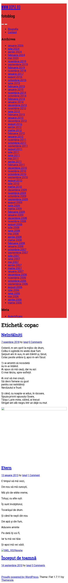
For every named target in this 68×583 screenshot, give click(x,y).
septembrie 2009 (18, 199)
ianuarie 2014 (15, 102)
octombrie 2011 (17, 142)
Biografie (13, 29)
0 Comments (35, 342)
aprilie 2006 (15, 299)
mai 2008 (13, 233)
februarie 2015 (16, 86)
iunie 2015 (14, 83)
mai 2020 (13, 58)
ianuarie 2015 (15, 89)
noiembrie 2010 (17, 171)
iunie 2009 (14, 205)
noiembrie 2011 (17, 139)
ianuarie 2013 (15, 117)
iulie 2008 (13, 227)
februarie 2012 (16, 133)
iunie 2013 (14, 111)
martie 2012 (15, 130)
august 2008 (15, 224)
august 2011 (15, 149)
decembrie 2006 (17, 274)
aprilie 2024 (15, 51)
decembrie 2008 (17, 218)
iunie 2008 (14, 230)
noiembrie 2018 (17, 70)
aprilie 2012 (15, 127)
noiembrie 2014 (17, 92)
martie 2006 (15, 302)
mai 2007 (13, 262)
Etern (6, 467)
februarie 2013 (16, 114)
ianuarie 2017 (15, 73)
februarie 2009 (16, 211)
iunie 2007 (14, 258)
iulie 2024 (13, 48)
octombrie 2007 (17, 249)
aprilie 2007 (15, 265)
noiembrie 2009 (17, 193)
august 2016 (15, 77)
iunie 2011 (14, 155)
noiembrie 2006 (17, 277)
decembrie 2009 (17, 189)
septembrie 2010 (18, 177)
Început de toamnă (18, 558)
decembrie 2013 (17, 105)
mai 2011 (13, 158)
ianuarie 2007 (15, 271)
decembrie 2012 (17, 120)
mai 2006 (13, 296)
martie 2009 (15, 208)
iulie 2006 (13, 290)
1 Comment (34, 475)
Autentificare (15, 316)
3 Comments (38, 565)
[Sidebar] (2, 24)
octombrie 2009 (17, 196)
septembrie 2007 (18, 252)
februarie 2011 (16, 164)
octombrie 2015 (17, 80)
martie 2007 (15, 268)
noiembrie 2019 (17, 61)
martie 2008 (15, 240)
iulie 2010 (13, 183)
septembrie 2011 (18, 146)
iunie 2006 (14, 293)
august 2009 (15, 202)
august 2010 (15, 180)
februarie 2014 (16, 99)
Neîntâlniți (11, 334)
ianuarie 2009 (15, 215)
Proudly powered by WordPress (19, 577)
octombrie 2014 (17, 95)
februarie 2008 (16, 243)
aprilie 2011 (15, 161)
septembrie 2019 (18, 64)
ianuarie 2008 (15, 246)
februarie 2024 (16, 55)
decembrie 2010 (17, 168)
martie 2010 (15, 186)
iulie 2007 (13, 255)
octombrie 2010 (17, 174)
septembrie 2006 (18, 284)
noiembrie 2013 (17, 108)
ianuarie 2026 (15, 45)
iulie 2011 (13, 152)
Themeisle (7, 580)
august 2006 (15, 287)
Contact (12, 32)
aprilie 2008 (15, 237)
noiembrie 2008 (17, 221)
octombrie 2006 (17, 280)
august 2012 (15, 124)
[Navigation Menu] (6, 24)
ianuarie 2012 (15, 136)
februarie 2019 (16, 67)
